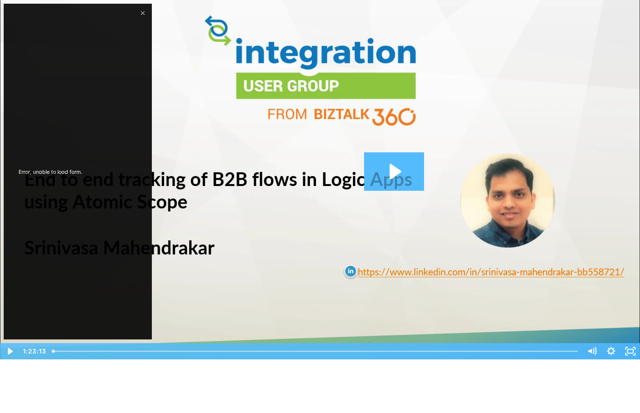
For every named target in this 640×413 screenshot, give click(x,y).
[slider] (316, 351)
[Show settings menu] (611, 351)
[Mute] (591, 351)
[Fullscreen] (630, 351)
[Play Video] (9, 351)
